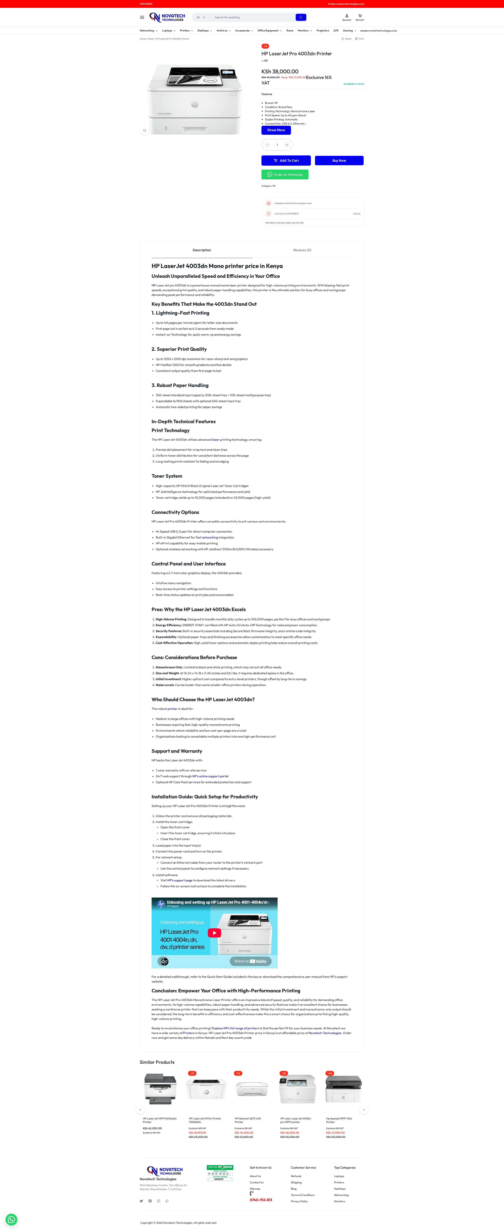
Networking (147, 30)
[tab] (202, 249)
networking (210, 537)
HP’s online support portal (210, 776)
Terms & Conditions (303, 1195)
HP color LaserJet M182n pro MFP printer (295, 1120)
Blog (293, 1188)
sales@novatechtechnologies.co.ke (293, 203)
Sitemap (255, 1188)
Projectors (323, 30)
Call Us (356, 213)
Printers (185, 30)
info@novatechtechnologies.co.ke (346, 3)
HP (266, 60)
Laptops (167, 30)
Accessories (242, 30)
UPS (336, 30)
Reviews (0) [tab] (302, 250)
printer (173, 709)
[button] (363, 1109)
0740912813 (146, 3)
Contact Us (257, 1182)
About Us (255, 1176)
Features (266, 94)
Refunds (296, 1176)
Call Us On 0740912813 (286, 213)
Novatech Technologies (325, 1033)
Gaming (348, 30)
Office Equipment (268, 30)
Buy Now (339, 161)
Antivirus (222, 30)
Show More (276, 130)
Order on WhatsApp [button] (288, 174)
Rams (289, 30)
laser (216, 439)
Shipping (296, 1182)
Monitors (303, 30)
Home (143, 38)
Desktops (203, 30)
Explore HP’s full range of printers (235, 1028)
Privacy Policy (299, 1201)
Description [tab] (202, 250)
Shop (151, 38)
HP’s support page (180, 880)
